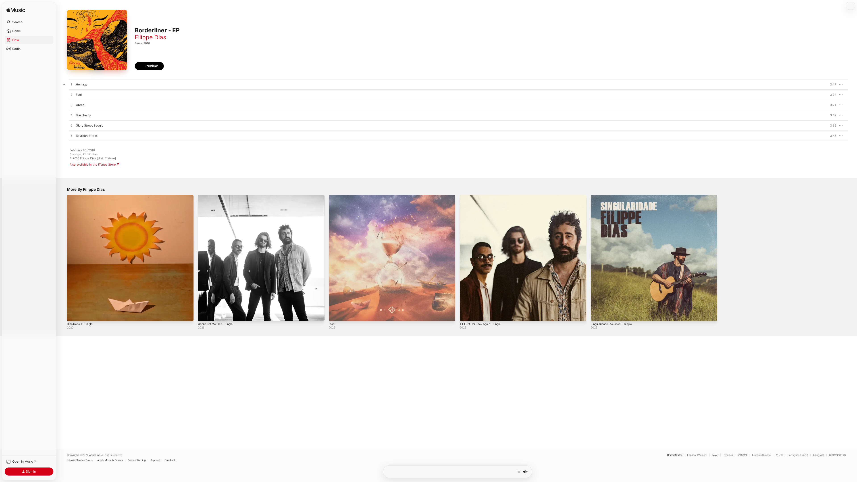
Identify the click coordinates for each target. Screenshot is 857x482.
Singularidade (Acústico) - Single (613, 196)
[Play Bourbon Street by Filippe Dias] (71, 136)
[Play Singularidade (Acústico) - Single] (596, 315)
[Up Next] (518, 472)
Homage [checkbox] (81, 84)
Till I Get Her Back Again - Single (482, 196)
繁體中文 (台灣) (837, 455)
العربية (715, 455)
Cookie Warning (137, 460)
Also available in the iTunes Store (93, 164)
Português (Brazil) (798, 455)
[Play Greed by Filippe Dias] (71, 105)
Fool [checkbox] (79, 94)
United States (674, 455)
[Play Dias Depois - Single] (72, 315)
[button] (29, 22)
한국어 (779, 455)
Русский (728, 455)
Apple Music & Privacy (110, 460)
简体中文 (742, 455)
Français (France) (762, 455)
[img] (15, 10)
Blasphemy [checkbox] (83, 115)
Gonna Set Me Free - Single (217, 196)
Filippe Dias (150, 37)
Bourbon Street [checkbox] (86, 135)
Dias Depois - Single (81, 196)
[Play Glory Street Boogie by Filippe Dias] (71, 126)
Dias (332, 196)
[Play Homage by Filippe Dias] (71, 85)
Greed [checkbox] (80, 105)
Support (155, 460)
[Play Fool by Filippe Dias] (71, 95)
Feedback (170, 460)
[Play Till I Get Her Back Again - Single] (465, 315)
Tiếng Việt (818, 455)
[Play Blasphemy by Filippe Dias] (71, 115)
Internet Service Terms (80, 460)
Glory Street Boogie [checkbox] (89, 125)
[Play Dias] (334, 315)
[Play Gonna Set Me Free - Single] (203, 315)
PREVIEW (831, 84)
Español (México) (697, 455)
